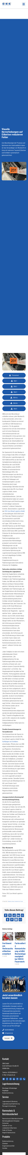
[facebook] (7, 1081)
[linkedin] (14, 1081)
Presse (21, 901)
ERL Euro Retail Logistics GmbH (15, 511)
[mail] (20, 1081)
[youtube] (3, 1081)
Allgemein (10, 901)
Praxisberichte (17, 901)
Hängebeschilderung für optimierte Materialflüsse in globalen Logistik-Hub (22, 953)
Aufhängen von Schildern (10, 741)
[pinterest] (17, 1081)
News (13, 901)
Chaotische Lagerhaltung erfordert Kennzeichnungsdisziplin (10, 951)
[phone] (24, 1081)
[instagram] (10, 1081)
